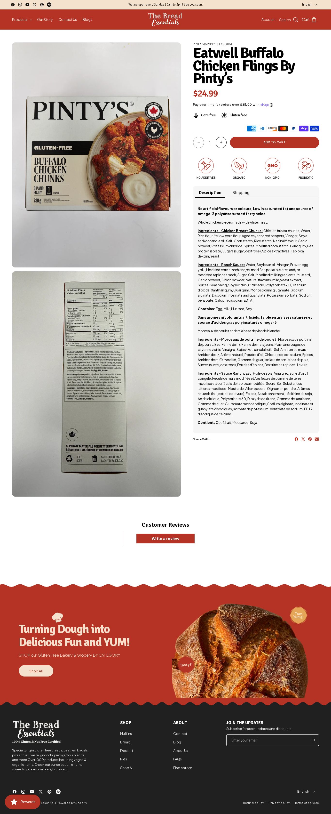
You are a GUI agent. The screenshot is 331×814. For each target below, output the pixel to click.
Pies (123, 759)
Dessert (126, 750)
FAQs (177, 759)
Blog (177, 742)
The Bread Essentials (40, 802)
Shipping (241, 192)
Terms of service (307, 802)
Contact (180, 733)
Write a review (165, 538)
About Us (180, 750)
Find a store (182, 768)
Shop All (36, 671)
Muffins (126, 733)
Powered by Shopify (72, 802)
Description (210, 192)
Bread (125, 742)
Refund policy (253, 802)
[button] (21, 19)
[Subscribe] (313, 740)
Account (268, 19)
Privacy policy (279, 802)
